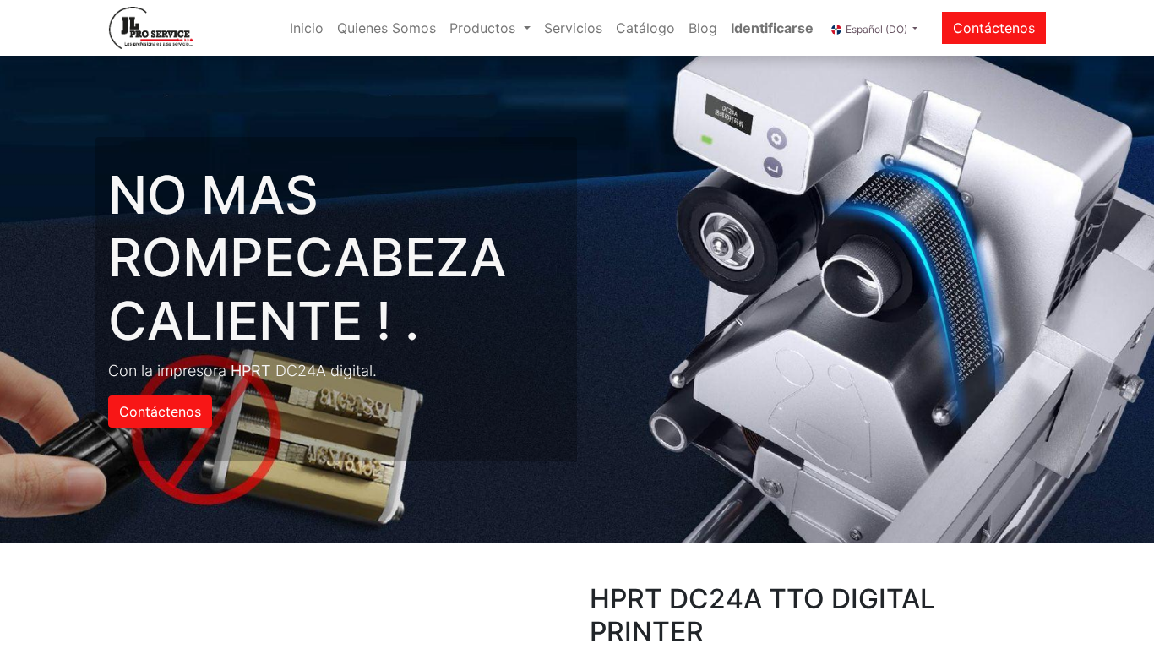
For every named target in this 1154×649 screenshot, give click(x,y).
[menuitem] (306, 28)
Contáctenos (994, 27)
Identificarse (772, 27)
